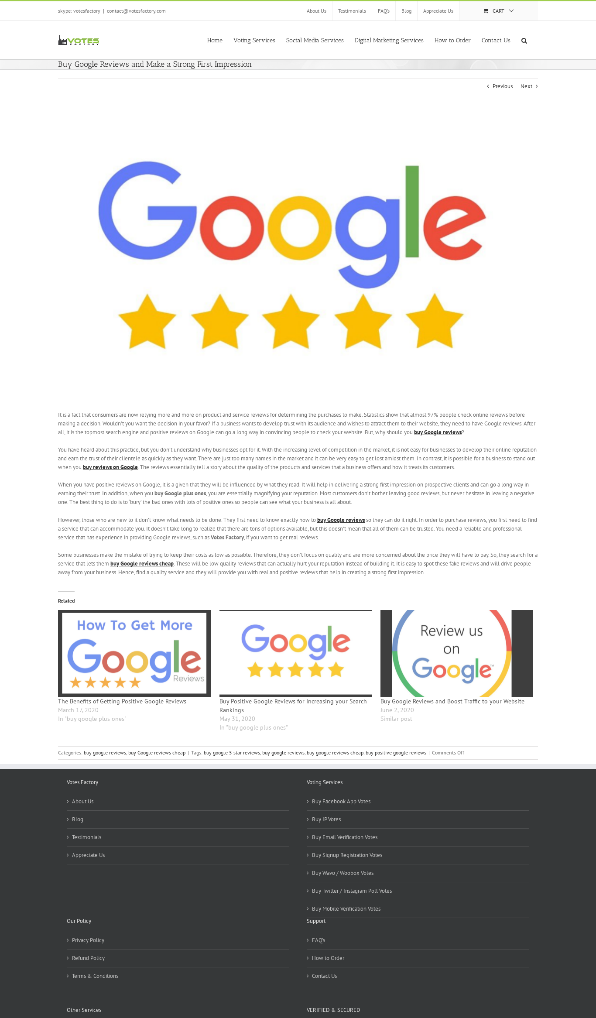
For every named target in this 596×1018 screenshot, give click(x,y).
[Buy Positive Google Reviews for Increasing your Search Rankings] (295, 653)
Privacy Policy (88, 940)
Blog (77, 819)
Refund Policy (88, 958)
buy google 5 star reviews (232, 752)
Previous (503, 86)
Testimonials (86, 837)
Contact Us (324, 976)
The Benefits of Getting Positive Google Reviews (122, 701)
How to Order (328, 958)
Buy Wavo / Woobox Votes (342, 873)
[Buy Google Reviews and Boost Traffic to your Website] (456, 653)
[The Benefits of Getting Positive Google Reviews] (134, 653)
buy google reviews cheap (335, 752)
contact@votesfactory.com (136, 10)
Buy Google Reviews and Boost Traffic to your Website (452, 701)
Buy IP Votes (326, 819)
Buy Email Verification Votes (344, 837)
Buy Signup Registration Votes (347, 855)
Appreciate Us (88, 855)
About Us (82, 801)
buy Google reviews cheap (156, 752)
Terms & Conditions (95, 976)
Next (526, 86)
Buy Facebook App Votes (341, 801)
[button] (524, 39)
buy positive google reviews (396, 752)
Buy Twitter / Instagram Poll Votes (352, 891)
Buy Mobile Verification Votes (346, 908)
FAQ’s (318, 940)
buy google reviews (105, 752)
